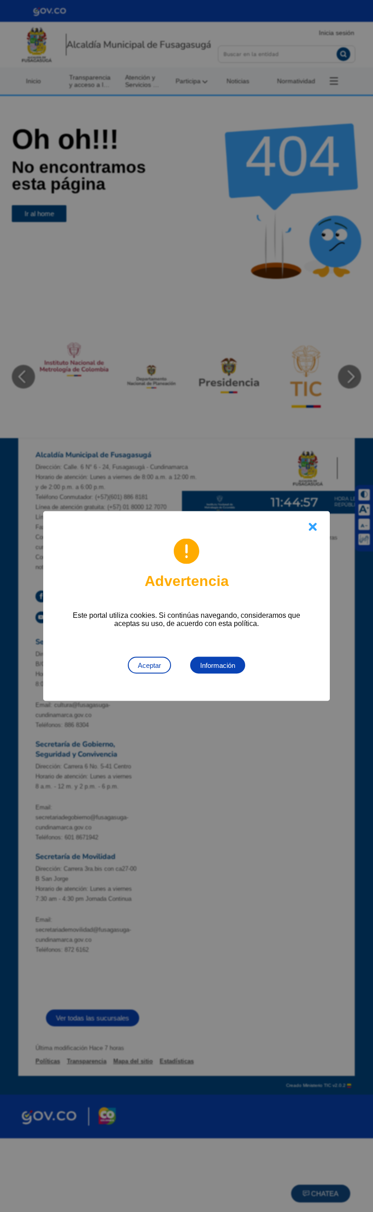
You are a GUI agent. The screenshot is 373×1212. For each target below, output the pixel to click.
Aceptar (149, 665)
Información (217, 665)
